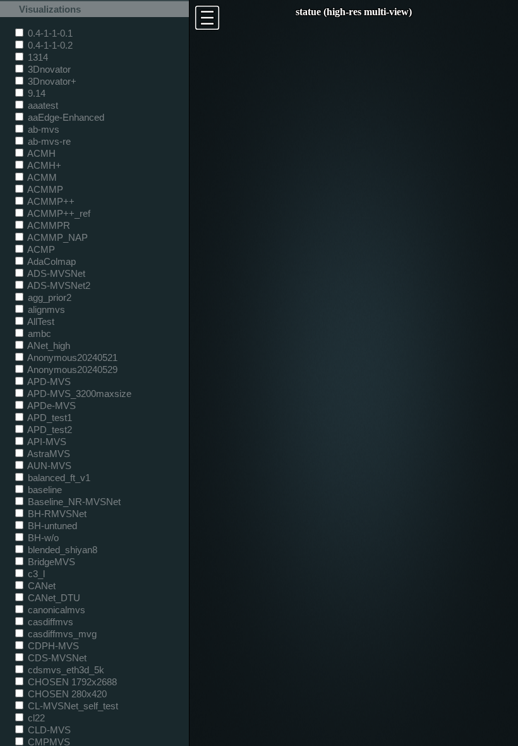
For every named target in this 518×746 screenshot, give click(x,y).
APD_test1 (48, 417)
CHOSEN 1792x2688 (71, 681)
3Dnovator (48, 69)
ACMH (40, 153)
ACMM (41, 177)
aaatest (41, 105)
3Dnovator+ (50, 81)
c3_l (35, 573)
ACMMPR (47, 225)
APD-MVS (48, 381)
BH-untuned (51, 525)
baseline (43, 489)
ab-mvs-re (48, 141)
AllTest (39, 321)
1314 (36, 57)
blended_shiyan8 (61, 549)
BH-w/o (42, 537)
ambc (38, 333)
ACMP (40, 249)
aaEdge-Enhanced (64, 117)
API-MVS (45, 441)
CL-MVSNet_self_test (71, 705)
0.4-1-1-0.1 (49, 33)
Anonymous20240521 (71, 357)
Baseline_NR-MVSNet (73, 501)
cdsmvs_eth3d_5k (64, 669)
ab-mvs (42, 129)
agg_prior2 (48, 297)
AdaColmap (50, 261)
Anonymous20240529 (71, 369)
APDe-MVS (50, 405)
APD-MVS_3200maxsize (78, 393)
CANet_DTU (52, 597)
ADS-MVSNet (55, 273)
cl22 (35, 717)
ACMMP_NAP (56, 237)
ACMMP (44, 189)
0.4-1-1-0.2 (49, 45)
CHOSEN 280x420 (66, 693)
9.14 (35, 93)
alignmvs (45, 309)
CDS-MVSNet (56, 657)
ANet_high (47, 345)
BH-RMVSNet (56, 513)
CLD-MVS (48, 730)
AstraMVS (47, 453)
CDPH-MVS (52, 645)
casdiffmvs (49, 621)
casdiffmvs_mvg (61, 633)
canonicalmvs (55, 609)
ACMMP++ (50, 201)
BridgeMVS (50, 561)
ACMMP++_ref (57, 213)
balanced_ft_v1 (57, 477)
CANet (40, 585)
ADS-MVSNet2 (57, 285)
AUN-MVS (48, 465)
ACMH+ (43, 165)
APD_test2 (48, 429)
